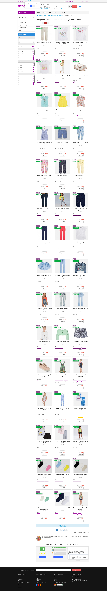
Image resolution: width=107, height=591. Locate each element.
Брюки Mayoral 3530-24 (80, 175)
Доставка (54, 12)
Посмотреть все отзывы (58, 556)
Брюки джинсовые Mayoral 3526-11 (44, 209)
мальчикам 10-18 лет (23, 25)
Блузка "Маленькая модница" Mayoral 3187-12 (44, 109)
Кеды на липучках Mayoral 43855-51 (44, 375)
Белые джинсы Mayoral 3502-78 (62, 75)
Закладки (55, 579)
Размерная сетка (21, 579)
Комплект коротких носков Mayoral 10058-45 (44, 475)
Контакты (64, 12)
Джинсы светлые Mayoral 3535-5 (80, 308)
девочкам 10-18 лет (23, 27)
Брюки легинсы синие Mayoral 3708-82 (44, 242)
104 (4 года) (21, 53)
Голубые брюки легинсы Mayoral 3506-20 (62, 275)
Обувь (20, 30)
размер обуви (75, 80)
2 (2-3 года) (21, 71)
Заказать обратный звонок (44, 8)
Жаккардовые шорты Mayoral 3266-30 (81, 342)
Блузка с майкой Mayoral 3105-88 (80, 109)
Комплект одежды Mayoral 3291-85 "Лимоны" (80, 508)
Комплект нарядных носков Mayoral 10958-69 (44, 508)
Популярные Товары (39, 578)
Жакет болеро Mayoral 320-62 (62, 341)
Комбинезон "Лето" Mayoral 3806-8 (62, 375)
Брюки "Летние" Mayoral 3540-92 (80, 142)
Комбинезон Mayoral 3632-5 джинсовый (80, 375)
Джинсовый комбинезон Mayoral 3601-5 (44, 309)
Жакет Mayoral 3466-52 (44, 341)
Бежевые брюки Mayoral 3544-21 (44, 42)
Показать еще (62, 525)
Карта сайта (20, 587)
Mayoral (21, 46)
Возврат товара (20, 585)
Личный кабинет (57, 576)
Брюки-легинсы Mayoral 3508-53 (62, 242)
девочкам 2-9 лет (22, 22)
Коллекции (39, 12)
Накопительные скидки (23, 1)
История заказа (56, 578)
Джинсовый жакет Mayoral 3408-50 (80, 275)
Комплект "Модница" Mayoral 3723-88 (80, 408)
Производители (38, 576)
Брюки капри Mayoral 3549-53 (62, 208)
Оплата (49, 12)
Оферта (19, 580)
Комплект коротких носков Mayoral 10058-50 (80, 475)
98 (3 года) (21, 51)
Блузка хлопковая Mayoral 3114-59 (44, 143)
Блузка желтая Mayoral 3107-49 (62, 109)
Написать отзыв (42, 556)
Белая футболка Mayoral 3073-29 (80, 42)
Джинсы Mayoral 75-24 (62, 308)
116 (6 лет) (21, 57)
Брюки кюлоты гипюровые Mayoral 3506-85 (80, 209)
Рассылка (55, 580)
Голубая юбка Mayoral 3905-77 (44, 275)
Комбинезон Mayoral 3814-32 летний (44, 408)
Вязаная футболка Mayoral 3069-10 (80, 242)
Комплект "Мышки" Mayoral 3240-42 (44, 442)
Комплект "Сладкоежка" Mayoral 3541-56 (62, 442)
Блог (59, 12)
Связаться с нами (21, 584)
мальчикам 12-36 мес (23, 15)
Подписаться (77, 570)
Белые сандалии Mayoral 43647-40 (80, 76)
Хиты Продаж (38, 579)
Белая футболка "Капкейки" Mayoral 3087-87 (62, 43)
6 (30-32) (21, 67)
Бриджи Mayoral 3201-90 (62, 142)
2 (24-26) (21, 65)
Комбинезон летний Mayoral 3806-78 (62, 408)
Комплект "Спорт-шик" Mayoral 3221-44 (80, 442)
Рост (37, 47)
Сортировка (39, 23)
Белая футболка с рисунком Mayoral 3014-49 (44, 76)
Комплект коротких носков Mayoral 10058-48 (62, 475)
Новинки (37, 580)
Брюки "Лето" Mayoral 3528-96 (44, 175)
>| (67, 530)
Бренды (44, 12)
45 (50, 23)
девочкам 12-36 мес (23, 17)
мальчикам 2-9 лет (22, 20)
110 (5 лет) (21, 55)
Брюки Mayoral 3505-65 (62, 175)
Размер (38, 479)
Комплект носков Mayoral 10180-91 (62, 508)
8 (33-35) (21, 69)
